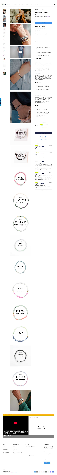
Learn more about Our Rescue (30, 446)
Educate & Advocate (34, 4)
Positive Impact (22, 4)
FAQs (14, 446)
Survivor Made (14, 4)
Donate (8, 4)
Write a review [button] (43, 133)
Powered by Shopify (6, 472)
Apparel (27, 4)
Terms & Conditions (16, 449)
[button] (45, 190)
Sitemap (14, 453)
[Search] (52, 4)
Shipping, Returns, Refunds (17, 452)
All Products (5, 453)
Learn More (0, 104)
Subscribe (47, 462)
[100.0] (41, 138)
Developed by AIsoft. (13, 472)
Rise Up (41, 4)
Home (4, 446)
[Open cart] (54, 4)
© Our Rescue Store (6, 471)
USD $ (4, 469)
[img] (37, 145)
